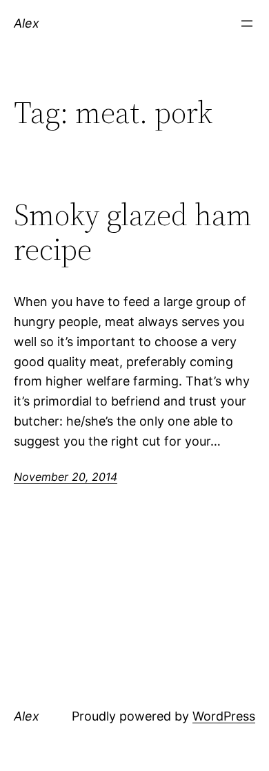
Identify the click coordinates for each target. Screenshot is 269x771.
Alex (26, 23)
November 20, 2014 (65, 477)
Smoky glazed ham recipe (133, 232)
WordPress (223, 716)
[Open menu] (247, 23)
